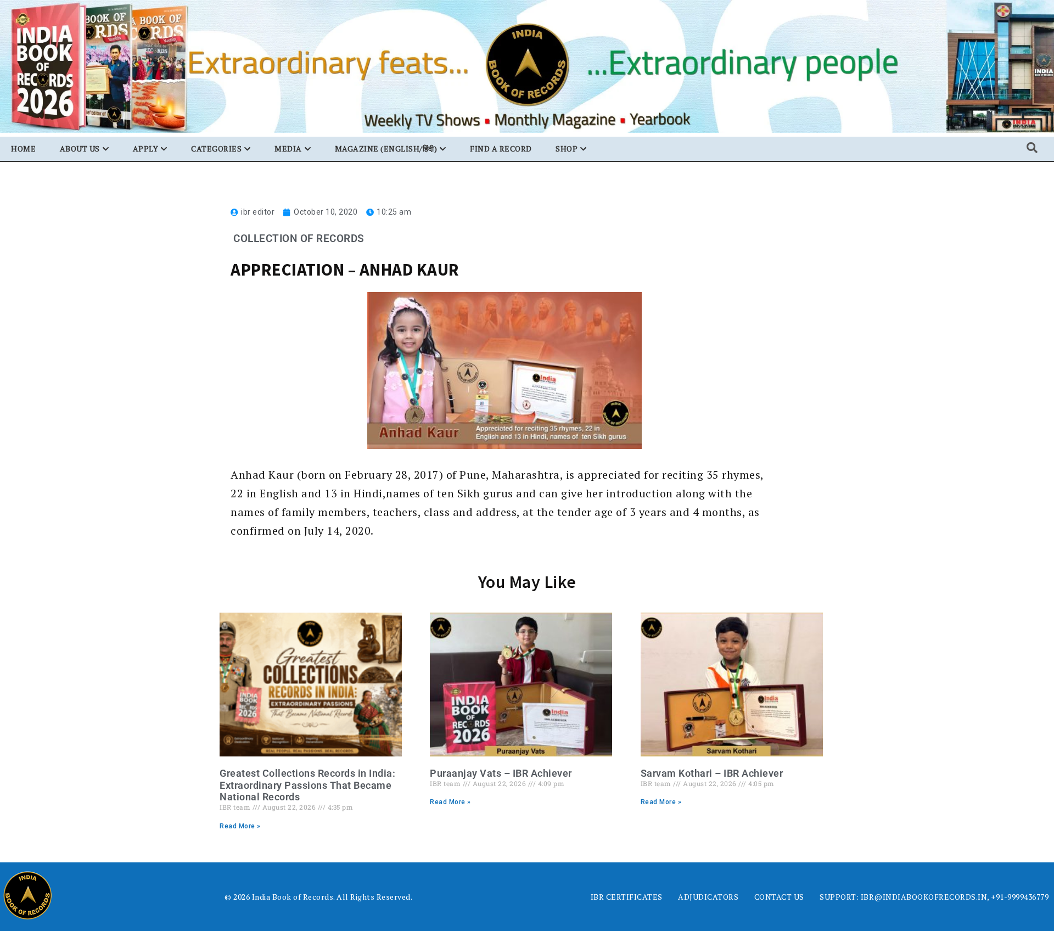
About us (80, 148)
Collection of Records (299, 238)
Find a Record (501, 148)
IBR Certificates (627, 896)
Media (288, 148)
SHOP (567, 148)
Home (23, 148)
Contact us (779, 896)
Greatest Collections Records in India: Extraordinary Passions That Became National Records (307, 785)
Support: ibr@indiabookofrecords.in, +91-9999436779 (934, 896)
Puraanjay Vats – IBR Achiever (501, 773)
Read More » (240, 826)
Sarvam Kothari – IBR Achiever (712, 773)
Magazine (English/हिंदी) (386, 148)
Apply (146, 148)
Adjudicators (708, 896)
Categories (216, 148)
